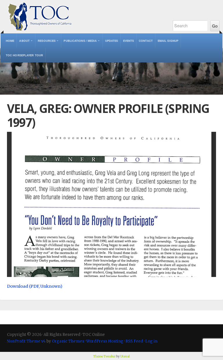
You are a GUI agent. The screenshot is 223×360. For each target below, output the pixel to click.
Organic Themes (68, 341)
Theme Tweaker (104, 356)
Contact (146, 41)
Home (10, 41)
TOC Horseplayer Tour (24, 55)
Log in (151, 341)
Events (128, 41)
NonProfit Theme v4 (26, 341)
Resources (46, 41)
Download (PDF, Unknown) (34, 286)
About (24, 41)
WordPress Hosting (104, 341)
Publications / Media (80, 41)
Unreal (125, 356)
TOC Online (83, 16)
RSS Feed (134, 341)
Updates (111, 41)
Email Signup (168, 41)
